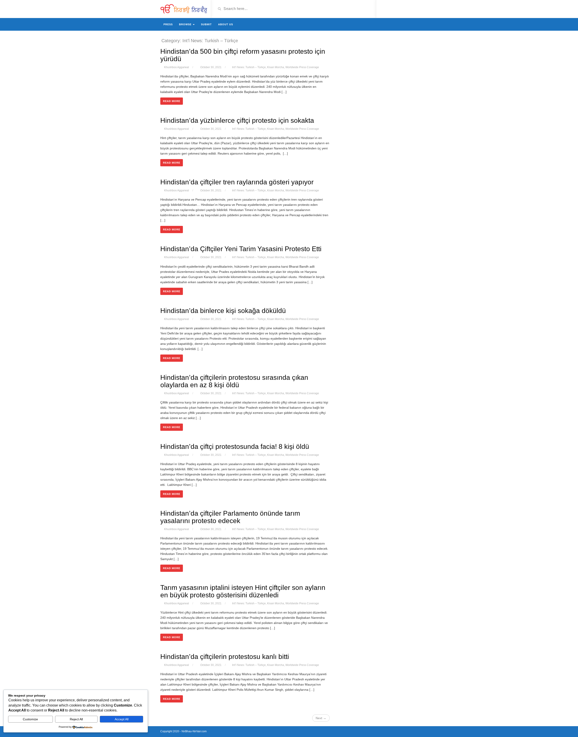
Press (168, 24)
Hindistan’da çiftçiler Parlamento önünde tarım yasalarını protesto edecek (230, 517)
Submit (206, 24)
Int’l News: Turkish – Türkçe (249, 67)
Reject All (76, 719)
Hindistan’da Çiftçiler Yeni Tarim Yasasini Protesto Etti (241, 249)
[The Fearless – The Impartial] (183, 8)
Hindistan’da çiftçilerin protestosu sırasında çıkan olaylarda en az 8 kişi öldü (234, 381)
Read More (171, 101)
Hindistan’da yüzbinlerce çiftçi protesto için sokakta (237, 120)
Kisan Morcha (275, 67)
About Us (225, 24)
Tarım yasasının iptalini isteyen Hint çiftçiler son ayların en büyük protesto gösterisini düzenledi (242, 591)
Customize (30, 719)
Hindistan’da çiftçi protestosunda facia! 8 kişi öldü (234, 446)
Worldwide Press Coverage (302, 67)
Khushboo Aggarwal (176, 67)
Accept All (121, 719)
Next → (321, 718)
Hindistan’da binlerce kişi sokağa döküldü (223, 310)
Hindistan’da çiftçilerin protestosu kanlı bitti (224, 656)
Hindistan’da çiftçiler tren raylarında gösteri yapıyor (237, 182)
